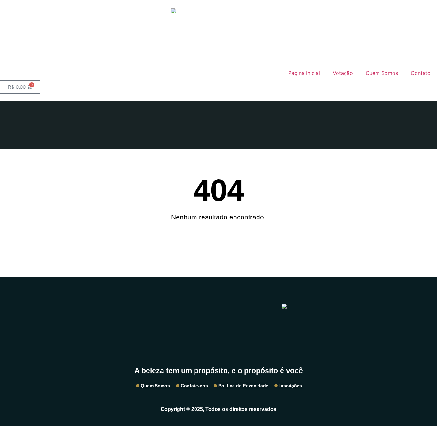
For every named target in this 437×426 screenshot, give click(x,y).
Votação (343, 73)
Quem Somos (382, 73)
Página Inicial (304, 73)
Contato (421, 73)
